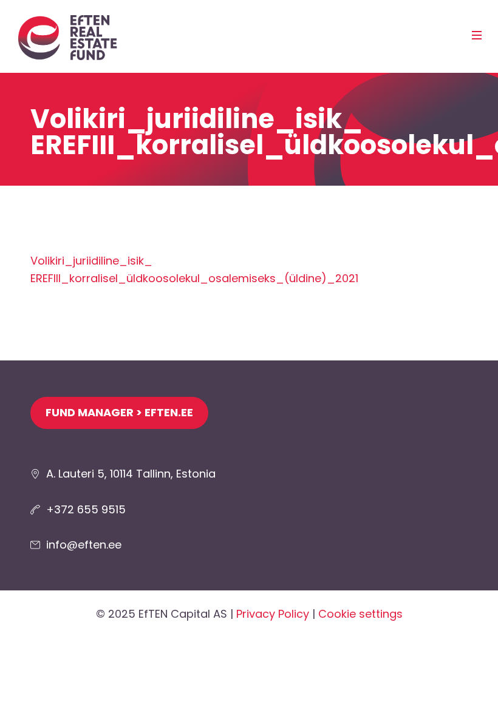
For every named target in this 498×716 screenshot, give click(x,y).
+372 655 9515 (86, 509)
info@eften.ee (83, 544)
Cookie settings (360, 613)
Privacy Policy (272, 613)
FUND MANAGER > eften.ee (119, 412)
